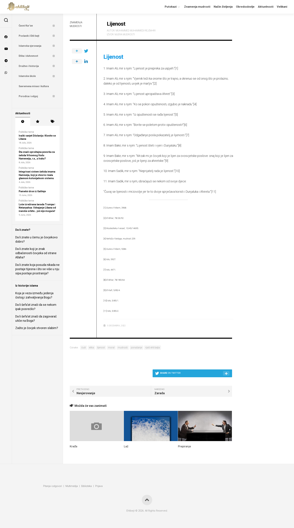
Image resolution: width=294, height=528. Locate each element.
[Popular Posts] (37, 121)
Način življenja (223, 6)
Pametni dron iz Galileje (32, 191)
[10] (177, 171)
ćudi (83, 347)
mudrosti (123, 347)
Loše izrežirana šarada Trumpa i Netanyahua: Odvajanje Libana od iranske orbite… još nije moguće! (37, 207)
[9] (166, 160)
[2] (155, 83)
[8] (179, 145)
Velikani (282, 6)
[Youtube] (6, 48)
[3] (173, 94)
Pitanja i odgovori (52, 486)
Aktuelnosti (265, 6)
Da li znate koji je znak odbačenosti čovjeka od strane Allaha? (35, 253)
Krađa (73, 446)
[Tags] (52, 121)
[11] (213, 191)
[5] (176, 114)
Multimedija (72, 486)
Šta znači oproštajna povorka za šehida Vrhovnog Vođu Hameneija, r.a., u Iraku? (37, 155)
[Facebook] (6, 37)
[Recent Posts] (22, 121)
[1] (176, 68)
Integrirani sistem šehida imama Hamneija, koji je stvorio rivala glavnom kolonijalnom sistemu (37, 175)
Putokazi (171, 6)
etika (91, 347)
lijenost (101, 347)
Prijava (99, 486)
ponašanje (136, 347)
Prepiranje (184, 446)
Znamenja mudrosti (197, 6)
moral (111, 347)
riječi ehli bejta (152, 347)
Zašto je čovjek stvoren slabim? (36, 328)
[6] (185, 124)
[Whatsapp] (6, 72)
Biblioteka (86, 486)
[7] (187, 135)
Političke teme (26, 132)
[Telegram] (6, 60)
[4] (195, 104)
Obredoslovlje (245, 6)
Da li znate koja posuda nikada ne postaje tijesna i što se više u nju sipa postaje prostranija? (37, 269)
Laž (126, 446)
